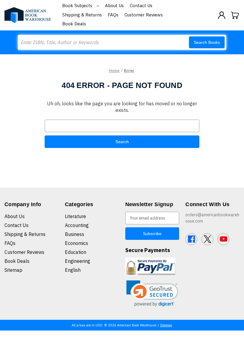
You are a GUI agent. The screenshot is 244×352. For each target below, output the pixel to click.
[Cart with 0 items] (235, 15)
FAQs (113, 15)
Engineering (77, 261)
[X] (207, 239)
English (73, 270)
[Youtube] (223, 239)
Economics (76, 243)
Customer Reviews (143, 15)
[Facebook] (191, 239)
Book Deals (74, 24)
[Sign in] (221, 15)
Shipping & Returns (82, 15)
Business (74, 234)
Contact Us (141, 5)
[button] (152, 293)
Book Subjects (77, 5)
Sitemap (13, 270)
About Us (114, 5)
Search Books (207, 42)
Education (75, 252)
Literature (75, 216)
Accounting (77, 225)
